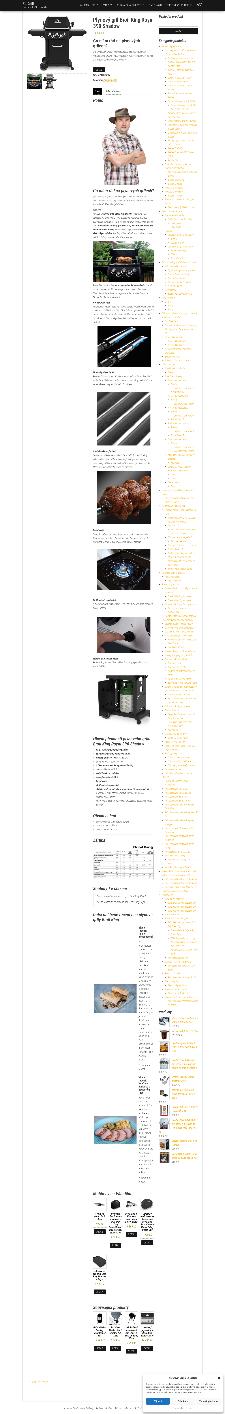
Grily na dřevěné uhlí (174, 898)
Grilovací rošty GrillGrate (179, 761)
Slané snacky (174, 482)
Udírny (174, 238)
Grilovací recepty (40, 1381)
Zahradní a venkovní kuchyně (175, 891)
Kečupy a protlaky (179, 470)
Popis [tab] (97, 91)
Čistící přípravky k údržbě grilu (179, 631)
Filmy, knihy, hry (169, 297)
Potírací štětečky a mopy (179, 678)
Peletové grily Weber (174, 168)
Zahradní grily (89, 5)
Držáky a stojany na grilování (178, 655)
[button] (218, 1377)
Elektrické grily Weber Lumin (181, 207)
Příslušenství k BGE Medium (178, 792)
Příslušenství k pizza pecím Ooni (183, 977)
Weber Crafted (175, 148)
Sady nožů (155, 5)
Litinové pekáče (178, 541)
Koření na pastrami (177, 341)
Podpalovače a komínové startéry (180, 616)
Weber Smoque (175, 183)
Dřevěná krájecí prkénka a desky (180, 651)
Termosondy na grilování (179, 694)
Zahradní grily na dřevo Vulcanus (180, 997)
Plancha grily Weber (174, 187)
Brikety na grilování (177, 608)
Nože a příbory (172, 710)
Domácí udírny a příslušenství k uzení (179, 262)
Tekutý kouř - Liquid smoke (177, 360)
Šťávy (170, 372)
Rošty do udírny (175, 285)
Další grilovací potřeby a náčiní (179, 635)
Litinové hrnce (174, 525)
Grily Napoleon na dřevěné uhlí (182, 906)
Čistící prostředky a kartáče (181, 58)
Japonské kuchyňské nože (180, 722)
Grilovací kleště (175, 663)
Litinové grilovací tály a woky (181, 765)
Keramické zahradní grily (176, 918)
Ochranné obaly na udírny (179, 282)
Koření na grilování (173, 337)
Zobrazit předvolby (208, 1401)
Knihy (170, 305)
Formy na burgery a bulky (177, 781)
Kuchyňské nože (175, 726)
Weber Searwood (176, 179)
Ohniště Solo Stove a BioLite (178, 961)
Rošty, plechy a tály (174, 753)
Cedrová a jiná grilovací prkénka (180, 627)
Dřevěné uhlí (173, 612)
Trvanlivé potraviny (173, 376)
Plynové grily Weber (174, 191)
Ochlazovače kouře (177, 278)
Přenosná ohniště (179, 250)
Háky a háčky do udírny (179, 274)
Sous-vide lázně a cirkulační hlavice (181, 887)
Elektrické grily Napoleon (179, 993)
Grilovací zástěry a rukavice (177, 706)
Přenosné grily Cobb (177, 985)
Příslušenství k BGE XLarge (177, 800)
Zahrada (168, 231)
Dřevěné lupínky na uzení (179, 596)
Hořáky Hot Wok (173, 914)
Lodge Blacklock (175, 549)
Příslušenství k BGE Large (177, 788)
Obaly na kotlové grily (178, 737)
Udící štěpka (170, 289)
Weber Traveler (175, 195)
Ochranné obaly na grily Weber (182, 101)
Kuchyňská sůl (177, 392)
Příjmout (158, 1401)
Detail (99, 69)
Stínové (165, 777)
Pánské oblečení (172, 576)
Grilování (189, 1408)
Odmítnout (183, 1401)
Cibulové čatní (171, 321)
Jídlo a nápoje (168, 364)
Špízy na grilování (173, 769)
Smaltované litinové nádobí (180, 568)
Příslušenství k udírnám (175, 266)
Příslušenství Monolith (178, 957)
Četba (168, 301)
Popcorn (175, 486)
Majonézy (175, 462)
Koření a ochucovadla (178, 380)
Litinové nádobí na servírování (182, 545)
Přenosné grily (171, 981)
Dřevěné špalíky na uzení (179, 600)
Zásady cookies (178, 1408)
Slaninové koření (172, 356)
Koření (174, 384)
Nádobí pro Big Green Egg (183, 938)
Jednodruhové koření (184, 388)
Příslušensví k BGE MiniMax (177, 851)
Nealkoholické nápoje (175, 368)
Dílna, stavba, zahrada (172, 211)
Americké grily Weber (172, 46)
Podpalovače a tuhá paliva (180, 219)
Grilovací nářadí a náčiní (176, 659)
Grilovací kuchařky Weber (179, 77)
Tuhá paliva (176, 223)
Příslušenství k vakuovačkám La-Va (181, 879)
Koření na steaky (176, 344)
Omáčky (107, 5)
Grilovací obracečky (177, 667)
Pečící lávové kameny (175, 741)
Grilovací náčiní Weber (130, 5)
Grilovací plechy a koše (178, 757)
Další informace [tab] (113, 91)
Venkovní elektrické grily (176, 989)
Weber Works (174, 160)
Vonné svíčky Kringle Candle (178, 867)
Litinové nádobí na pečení (179, 537)
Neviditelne (170, 785)
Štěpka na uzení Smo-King (180, 293)
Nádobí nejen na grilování (173, 505)
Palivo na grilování (170, 584)
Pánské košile (174, 580)
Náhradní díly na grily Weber (178, 164)
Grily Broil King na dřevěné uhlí (182, 902)
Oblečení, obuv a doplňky (173, 572)
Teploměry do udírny (179, 5)
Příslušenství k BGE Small (176, 796)
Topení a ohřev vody (174, 215)
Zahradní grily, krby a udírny (181, 234)
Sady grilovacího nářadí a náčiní (182, 682)
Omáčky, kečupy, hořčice (179, 466)
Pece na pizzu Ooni (173, 973)
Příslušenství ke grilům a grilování (177, 620)
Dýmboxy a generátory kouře (181, 270)
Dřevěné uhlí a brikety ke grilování (180, 604)
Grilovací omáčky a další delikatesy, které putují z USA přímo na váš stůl (181, 329)
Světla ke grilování (176, 647)
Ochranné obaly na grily (176, 733)
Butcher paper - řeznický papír (179, 623)
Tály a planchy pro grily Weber (182, 120)
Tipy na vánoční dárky (175, 855)
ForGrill (28, 4)
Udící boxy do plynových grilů (178, 773)
